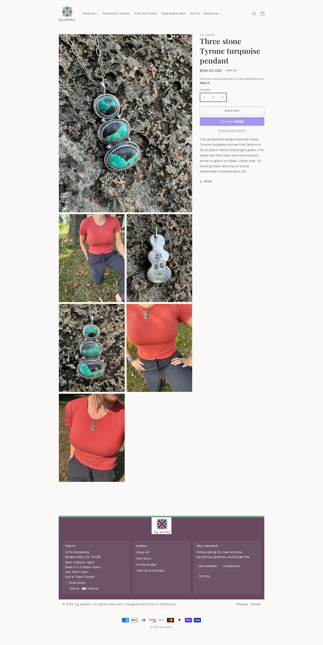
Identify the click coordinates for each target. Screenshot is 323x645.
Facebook (231, 566)
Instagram (208, 566)
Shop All (142, 552)
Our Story (143, 558)
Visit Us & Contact (150, 570)
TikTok (204, 576)
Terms (255, 604)
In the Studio (146, 564)
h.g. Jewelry (166, 627)
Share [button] (208, 181)
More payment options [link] (232, 130)
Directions (75, 583)
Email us (90, 588)
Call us (72, 588)
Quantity (205, 89)
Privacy (242, 604)
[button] (91, 13)
